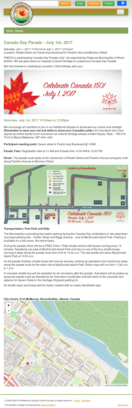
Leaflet (108, 385)
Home (9, 30)
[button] (121, 3)
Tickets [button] (108, 3)
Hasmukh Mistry (48, 404)
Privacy (77, 400)
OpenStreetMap (120, 385)
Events (19, 30)
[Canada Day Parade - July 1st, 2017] (66, 340)
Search (65, 3)
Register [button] (93, 3)
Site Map (86, 400)
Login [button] (80, 3)
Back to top (123, 404)
